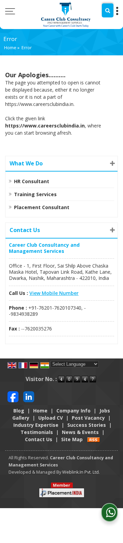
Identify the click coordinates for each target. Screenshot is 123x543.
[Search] (107, 10)
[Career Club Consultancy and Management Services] (66, 14)
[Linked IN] (28, 396)
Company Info (73, 410)
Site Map (72, 439)
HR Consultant (31, 181)
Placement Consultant (41, 207)
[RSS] (93, 439)
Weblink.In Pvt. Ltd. (81, 472)
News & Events (80, 432)
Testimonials (36, 432)
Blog (18, 410)
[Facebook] (13, 396)
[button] (54, 293)
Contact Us (38, 439)
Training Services (35, 194)
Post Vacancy (88, 418)
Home (10, 48)
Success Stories (86, 425)
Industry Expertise (35, 425)
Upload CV (50, 418)
